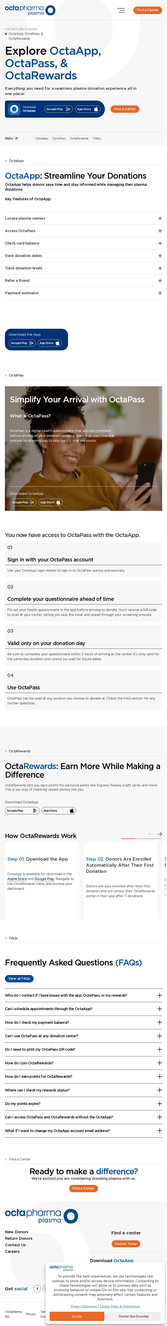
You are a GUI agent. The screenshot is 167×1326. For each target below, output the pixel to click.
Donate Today (126, 1244)
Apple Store (17, 879)
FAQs (97, 138)
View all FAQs (19, 979)
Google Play (44, 879)
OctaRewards (79, 138)
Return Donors (18, 1238)
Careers (12, 1251)
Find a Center (148, 10)
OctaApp (42, 138)
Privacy (31, 1314)
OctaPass (59, 138)
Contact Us (15, 1245)
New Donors (16, 1232)
